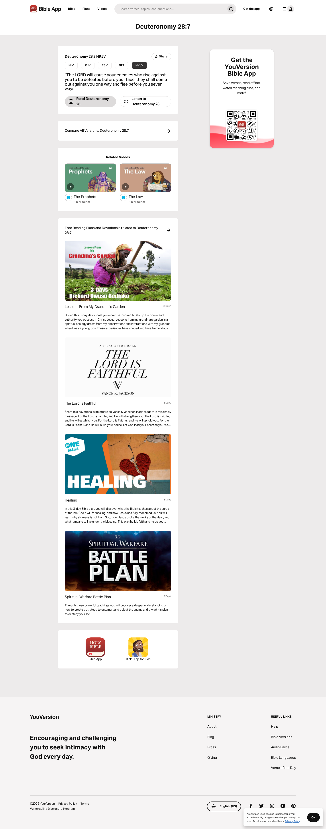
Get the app (251, 8)
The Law (140, 196)
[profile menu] (287, 8)
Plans (86, 8)
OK (313, 817)
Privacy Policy (67, 803)
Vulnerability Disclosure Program (52, 808)
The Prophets (89, 196)
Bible (71, 8)
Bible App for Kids (138, 659)
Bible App (95, 659)
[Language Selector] (271, 8)
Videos (102, 8)
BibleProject (82, 202)
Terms (85, 803)
